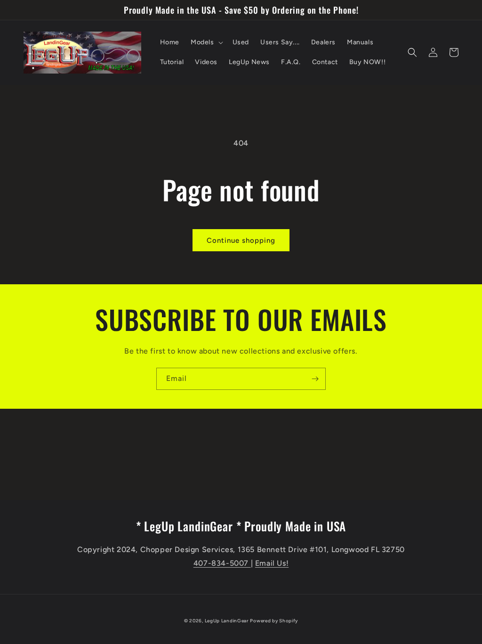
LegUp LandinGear (227, 621)
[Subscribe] (315, 379)
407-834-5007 (222, 563)
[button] (206, 42)
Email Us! (272, 563)
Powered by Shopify (274, 621)
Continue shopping (241, 240)
